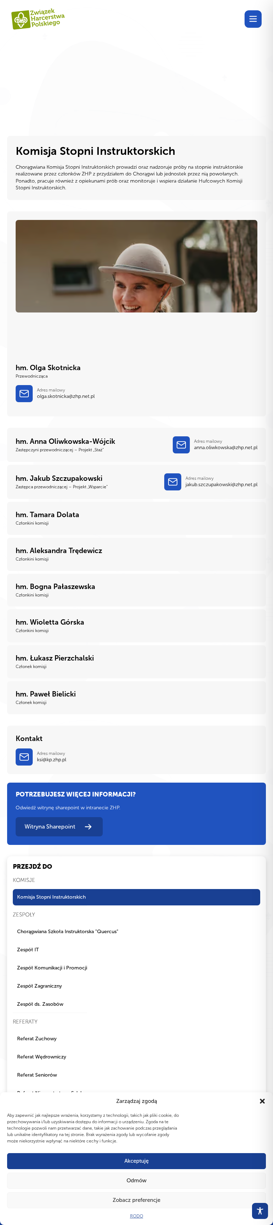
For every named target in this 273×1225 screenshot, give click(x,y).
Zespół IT (28, 950)
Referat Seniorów (37, 1075)
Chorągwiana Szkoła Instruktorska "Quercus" (67, 932)
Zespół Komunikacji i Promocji (52, 968)
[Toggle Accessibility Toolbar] (260, 1211)
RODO (136, 1216)
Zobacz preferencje (136, 1200)
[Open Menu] (253, 18)
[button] (262, 1101)
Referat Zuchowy (37, 1039)
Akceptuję (136, 1161)
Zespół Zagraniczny (39, 986)
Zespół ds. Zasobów (40, 1004)
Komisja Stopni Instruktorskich (51, 897)
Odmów (136, 1180)
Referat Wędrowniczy (41, 1057)
